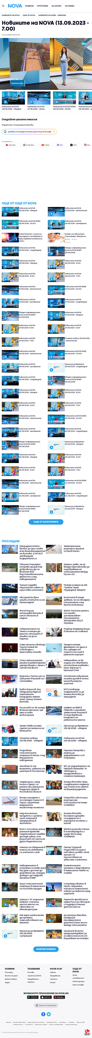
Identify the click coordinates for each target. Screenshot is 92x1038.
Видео (7, 982)
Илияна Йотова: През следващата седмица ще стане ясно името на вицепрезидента (76, 785)
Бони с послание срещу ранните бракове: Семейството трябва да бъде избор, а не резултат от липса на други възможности (32, 835)
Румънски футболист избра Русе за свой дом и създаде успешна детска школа (77, 903)
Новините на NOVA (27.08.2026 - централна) (29, 300)
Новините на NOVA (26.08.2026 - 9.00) (73, 391)
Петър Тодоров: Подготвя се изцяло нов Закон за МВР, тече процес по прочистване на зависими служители (76, 853)
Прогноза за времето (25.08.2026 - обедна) (74, 443)
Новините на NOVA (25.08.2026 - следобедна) (76, 430)
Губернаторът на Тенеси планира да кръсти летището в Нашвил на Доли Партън (31, 634)
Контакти (71, 1022)
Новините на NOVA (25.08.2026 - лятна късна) (30, 417)
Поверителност (18, 1024)
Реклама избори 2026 (19, 1022)
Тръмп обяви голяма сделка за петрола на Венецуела (32, 728)
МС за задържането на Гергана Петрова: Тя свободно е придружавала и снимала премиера (77, 771)
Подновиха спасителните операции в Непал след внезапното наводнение (32, 755)
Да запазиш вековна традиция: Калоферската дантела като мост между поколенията (75, 920)
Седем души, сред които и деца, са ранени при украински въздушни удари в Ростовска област (32, 787)
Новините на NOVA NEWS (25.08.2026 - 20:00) (75, 417)
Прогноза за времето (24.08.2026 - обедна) (74, 507)
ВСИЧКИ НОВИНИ (46, 949)
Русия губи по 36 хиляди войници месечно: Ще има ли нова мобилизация (32, 711)
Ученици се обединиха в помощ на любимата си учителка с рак (32, 849)
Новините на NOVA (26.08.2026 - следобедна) (30, 378)
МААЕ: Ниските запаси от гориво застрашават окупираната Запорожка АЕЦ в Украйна (76, 616)
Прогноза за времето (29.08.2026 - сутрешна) (32, 933)
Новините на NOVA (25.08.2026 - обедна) (28, 456)
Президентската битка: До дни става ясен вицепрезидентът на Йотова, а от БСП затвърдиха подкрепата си (33, 552)
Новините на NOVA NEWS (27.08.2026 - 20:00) (75, 288)
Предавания (55, 976)
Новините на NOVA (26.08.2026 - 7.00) (73, 404)
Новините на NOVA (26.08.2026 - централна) (30, 365)
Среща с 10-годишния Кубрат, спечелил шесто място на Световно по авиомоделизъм (32, 904)
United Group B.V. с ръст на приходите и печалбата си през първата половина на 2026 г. (31, 237)
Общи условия (80, 1022)
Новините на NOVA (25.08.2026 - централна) (30, 430)
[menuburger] (3, 5)
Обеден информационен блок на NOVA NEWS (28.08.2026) (75, 250)
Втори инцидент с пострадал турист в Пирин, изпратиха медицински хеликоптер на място (32, 802)
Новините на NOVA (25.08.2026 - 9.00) (73, 456)
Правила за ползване (41, 1024)
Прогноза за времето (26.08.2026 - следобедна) (76, 365)
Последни (9, 972)
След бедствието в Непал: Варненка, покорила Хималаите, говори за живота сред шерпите (77, 888)
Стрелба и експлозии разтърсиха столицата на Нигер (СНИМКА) (76, 801)
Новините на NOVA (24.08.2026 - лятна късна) (30, 481)
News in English (78, 985)
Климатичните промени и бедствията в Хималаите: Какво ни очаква (77, 869)
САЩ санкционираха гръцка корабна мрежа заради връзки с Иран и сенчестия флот (33, 664)
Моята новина (11, 979)
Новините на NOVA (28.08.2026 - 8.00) (27, 275)
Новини (29, 6)
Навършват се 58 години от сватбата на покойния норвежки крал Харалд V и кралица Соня (76, 665)
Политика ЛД (29, 1024)
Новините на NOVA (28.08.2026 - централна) (76, 222)
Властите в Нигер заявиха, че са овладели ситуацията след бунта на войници (77, 601)
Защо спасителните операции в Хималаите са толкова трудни (32, 886)
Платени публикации (71, 1024)
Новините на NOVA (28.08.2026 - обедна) (28, 262)
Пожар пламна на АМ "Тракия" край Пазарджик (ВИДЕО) (75, 587)
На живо (69, 6)
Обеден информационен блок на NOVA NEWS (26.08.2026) (75, 379)
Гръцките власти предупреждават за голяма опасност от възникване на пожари (76, 935)
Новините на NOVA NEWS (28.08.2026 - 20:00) (29, 222)
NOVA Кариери (78, 981)
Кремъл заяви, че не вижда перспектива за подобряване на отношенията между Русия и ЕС (76, 569)
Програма (42, 6)
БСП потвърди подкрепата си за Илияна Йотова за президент (74, 693)
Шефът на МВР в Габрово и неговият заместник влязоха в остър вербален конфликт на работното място (75, 713)
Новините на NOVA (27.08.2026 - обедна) (74, 313)
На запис (56, 6)
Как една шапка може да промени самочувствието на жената (32, 919)
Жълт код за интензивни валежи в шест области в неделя (31, 614)
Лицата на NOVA (34, 976)
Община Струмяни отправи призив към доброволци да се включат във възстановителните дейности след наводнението (31, 571)
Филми (52, 982)
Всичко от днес (11, 976)
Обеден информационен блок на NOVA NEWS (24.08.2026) (29, 508)
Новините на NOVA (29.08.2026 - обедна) (28, 209)
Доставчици (62, 1022)
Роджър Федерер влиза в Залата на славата (77, 630)
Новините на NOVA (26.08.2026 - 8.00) (27, 404)
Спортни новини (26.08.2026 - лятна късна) (77, 339)
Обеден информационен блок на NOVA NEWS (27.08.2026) (29, 314)
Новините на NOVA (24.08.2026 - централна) (30, 494)
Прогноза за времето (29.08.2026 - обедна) (76, 726)
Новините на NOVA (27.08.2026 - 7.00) (27, 339)
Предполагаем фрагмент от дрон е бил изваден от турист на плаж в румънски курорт (75, 649)
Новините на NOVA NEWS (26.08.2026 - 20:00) (75, 352)
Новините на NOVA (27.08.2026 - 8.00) (73, 326)
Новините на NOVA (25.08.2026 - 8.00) (27, 469)
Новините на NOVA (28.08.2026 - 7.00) (73, 275)
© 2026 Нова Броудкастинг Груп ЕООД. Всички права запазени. (20, 1032)
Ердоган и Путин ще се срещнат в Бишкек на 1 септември (32, 678)
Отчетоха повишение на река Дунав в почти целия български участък (76, 680)
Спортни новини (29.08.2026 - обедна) (31, 739)
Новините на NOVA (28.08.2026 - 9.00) (73, 262)
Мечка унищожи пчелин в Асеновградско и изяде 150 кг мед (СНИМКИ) (76, 833)
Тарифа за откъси (51, 1022)
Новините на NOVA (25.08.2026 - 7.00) (73, 469)
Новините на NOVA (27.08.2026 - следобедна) (76, 300)
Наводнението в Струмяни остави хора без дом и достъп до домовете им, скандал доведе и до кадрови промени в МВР (33, 871)
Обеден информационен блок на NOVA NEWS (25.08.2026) (29, 444)
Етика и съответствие (56, 1024)
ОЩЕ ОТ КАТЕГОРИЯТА (46, 521)
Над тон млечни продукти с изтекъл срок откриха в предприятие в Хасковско (31, 818)
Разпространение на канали (36, 1022)
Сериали (53, 979)
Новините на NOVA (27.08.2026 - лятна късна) (76, 209)
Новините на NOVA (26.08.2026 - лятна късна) (30, 352)
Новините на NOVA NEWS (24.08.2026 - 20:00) (75, 481)
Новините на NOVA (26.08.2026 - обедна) (28, 391)
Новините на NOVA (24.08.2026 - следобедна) (76, 494)
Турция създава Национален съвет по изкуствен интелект (32, 587)
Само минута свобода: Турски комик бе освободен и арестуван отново (33, 648)
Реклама (8, 1022)
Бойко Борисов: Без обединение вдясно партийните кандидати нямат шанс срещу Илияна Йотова (31, 695)
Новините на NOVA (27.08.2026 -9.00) (27, 326)
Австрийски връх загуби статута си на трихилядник (32, 600)
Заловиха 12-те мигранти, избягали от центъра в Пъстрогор (32, 768)
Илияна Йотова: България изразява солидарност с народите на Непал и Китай (75, 818)
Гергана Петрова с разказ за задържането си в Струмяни (74, 754)
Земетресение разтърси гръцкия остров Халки (74, 548)
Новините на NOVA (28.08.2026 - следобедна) (30, 249)
